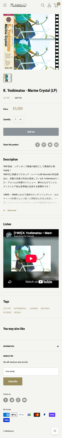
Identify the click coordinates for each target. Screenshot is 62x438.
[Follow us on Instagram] (18, 400)
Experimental (20, 308)
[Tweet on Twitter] (50, 144)
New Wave (45, 308)
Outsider (7, 312)
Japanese (33, 308)
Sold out (31, 131)
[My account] (49, 5)
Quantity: (7, 119)
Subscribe (12, 381)
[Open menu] (5, 5)
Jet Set (6, 98)
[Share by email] (56, 144)
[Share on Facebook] (37, 144)
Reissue (17, 312)
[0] (56, 5)
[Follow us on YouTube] (24, 400)
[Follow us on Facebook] (5, 400)
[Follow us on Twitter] (12, 400)
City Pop (7, 308)
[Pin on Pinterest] (43, 144)
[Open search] (43, 5)
